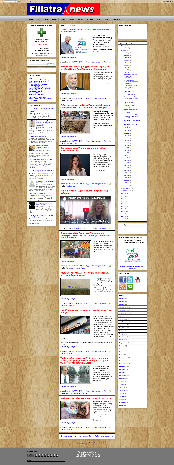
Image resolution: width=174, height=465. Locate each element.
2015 (123, 201)
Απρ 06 (126, 170)
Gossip (121, 405)
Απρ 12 (126, 155)
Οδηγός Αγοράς (123, 363)
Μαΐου (125, 50)
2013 (123, 206)
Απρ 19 (126, 138)
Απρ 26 (126, 65)
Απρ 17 (126, 143)
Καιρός (99, 19)
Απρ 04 (126, 175)
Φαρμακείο (90, 19)
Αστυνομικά (122, 319)
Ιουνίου (125, 48)
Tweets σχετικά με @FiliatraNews (38, 69)
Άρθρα (38, 19)
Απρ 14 (126, 150)
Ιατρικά (121, 351)
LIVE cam (107, 19)
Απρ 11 (126, 158)
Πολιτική (78, 393)
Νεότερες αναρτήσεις (68, 436)
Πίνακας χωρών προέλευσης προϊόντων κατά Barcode (132, 267)
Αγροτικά (54, 19)
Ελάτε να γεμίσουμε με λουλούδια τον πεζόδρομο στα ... (130, 87)
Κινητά (121, 354)
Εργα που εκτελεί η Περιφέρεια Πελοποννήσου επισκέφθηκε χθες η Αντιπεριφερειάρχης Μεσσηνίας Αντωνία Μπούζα (84, 235)
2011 (122, 211)
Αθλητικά (62, 19)
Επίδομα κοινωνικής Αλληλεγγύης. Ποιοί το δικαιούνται (42, 147)
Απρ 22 (126, 130)
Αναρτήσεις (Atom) (91, 443)
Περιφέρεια (69, 100)
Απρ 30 (126, 55)
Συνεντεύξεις (123, 381)
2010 (123, 213)
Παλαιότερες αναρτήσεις (104, 436)
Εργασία (121, 346)
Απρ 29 (126, 57)
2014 (123, 203)
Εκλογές (121, 334)
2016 (123, 198)
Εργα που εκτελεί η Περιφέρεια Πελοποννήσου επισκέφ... (129, 105)
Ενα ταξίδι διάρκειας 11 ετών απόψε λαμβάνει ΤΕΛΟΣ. (44, 203)
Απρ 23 (126, 72)
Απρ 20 (126, 135)
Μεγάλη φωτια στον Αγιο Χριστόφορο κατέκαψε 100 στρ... (131, 111)
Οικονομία (69, 353)
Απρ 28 (126, 60)
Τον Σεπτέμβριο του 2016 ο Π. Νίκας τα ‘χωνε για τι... (132, 121)
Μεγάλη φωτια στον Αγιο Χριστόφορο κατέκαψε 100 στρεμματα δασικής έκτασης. (84, 274)
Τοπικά (46, 19)
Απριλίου (125, 53)
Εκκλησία (122, 331)
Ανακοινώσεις (123, 310)
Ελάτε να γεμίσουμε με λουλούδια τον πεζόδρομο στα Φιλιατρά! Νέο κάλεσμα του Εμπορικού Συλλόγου (85, 106)
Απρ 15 (126, 148)
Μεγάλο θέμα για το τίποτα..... (38, 193)
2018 (123, 194)
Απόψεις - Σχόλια (124, 313)
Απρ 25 (126, 67)
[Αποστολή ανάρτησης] (109, 62)
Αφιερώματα (122, 325)
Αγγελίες (121, 298)
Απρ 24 (126, 70)
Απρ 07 (126, 168)
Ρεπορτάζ (72, 19)
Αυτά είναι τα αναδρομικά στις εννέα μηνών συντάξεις (85, 398)
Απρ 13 (126, 153)
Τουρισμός (122, 390)
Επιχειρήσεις (123, 343)
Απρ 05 (126, 172)
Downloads (122, 402)
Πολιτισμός (122, 375)
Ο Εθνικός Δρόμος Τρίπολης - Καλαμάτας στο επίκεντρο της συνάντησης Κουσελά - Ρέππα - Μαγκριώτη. (45, 123)
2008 (123, 218)
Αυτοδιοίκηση (70, 186)
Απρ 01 (126, 182)
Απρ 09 (126, 163)
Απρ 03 (126, 177)
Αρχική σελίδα (85, 436)
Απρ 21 (126, 133)
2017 (123, 196)
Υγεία (120, 393)
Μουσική (121, 360)
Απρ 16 (126, 145)
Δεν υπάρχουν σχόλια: (99, 62)
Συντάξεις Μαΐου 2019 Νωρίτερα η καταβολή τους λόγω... (131, 116)
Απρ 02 (126, 180)
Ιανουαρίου (126, 190)
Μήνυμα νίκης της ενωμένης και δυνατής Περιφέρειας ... (131, 81)
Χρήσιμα (80, 19)
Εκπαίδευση (70, 143)
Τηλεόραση (122, 384)
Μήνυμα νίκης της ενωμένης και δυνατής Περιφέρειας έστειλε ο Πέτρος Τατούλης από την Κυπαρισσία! (85, 68)
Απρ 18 (126, 140)
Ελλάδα (121, 340)
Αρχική (31, 19)
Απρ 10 (126, 160)
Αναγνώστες (122, 307)
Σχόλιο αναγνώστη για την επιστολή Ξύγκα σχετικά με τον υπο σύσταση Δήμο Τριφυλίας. (41, 110)
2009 (123, 216)
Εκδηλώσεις (122, 328)
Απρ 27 (126, 62)
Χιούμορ (121, 396)
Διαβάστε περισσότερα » (68, 57)
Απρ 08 (126, 165)
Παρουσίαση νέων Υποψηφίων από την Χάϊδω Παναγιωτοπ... (130, 92)
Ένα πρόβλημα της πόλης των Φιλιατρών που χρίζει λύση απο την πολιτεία (41, 216)
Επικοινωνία (116, 19)
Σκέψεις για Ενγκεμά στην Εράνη (39, 136)
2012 (123, 208)
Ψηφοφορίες (122, 399)
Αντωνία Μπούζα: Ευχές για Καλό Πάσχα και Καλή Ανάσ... (132, 98)
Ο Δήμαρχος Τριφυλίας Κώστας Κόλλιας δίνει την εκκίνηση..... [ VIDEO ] (41, 160)
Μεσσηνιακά (122, 357)
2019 (123, 46)
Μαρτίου (125, 185)
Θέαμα (121, 349)
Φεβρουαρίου (127, 188)
